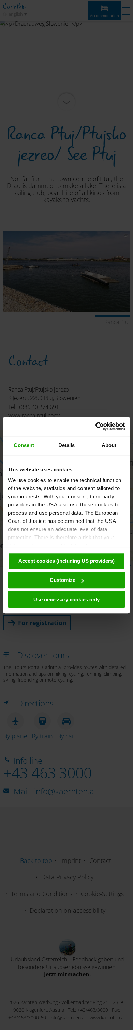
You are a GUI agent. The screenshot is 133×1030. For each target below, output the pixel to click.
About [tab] (109, 445)
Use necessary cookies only (66, 599)
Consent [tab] (24, 445)
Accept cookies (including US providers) (66, 561)
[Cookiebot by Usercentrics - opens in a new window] (95, 426)
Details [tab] (66, 445)
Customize (62, 580)
